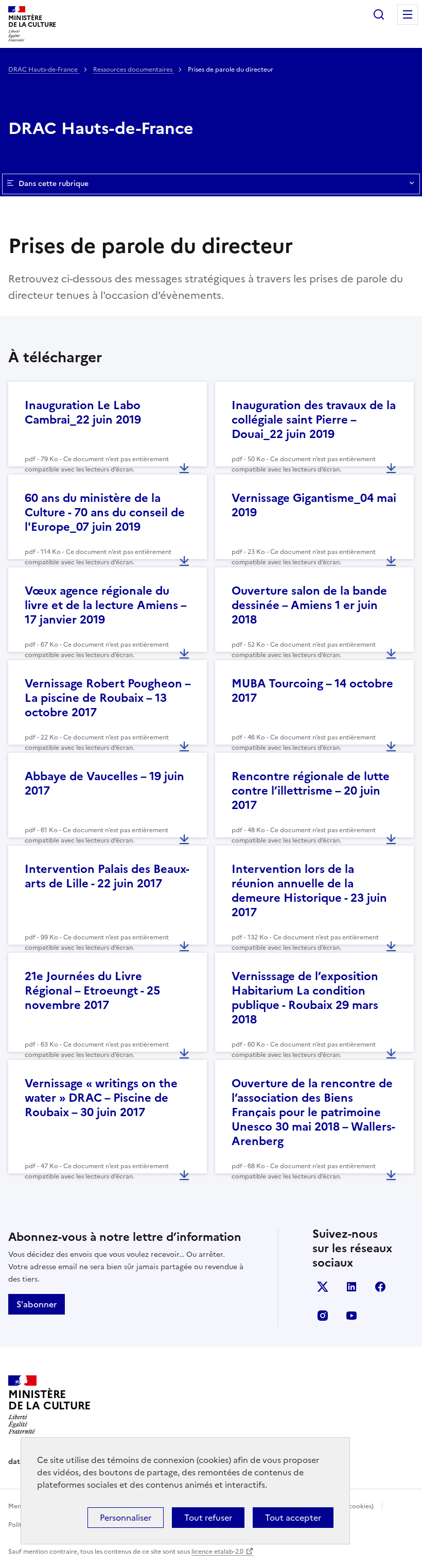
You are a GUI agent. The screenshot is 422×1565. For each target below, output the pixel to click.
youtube (351, 1315)
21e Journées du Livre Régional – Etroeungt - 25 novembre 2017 (92, 991)
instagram (322, 1315)
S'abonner (36, 1304)
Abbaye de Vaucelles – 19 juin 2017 (104, 783)
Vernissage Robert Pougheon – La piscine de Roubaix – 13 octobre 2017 (107, 698)
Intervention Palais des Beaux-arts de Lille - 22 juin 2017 (107, 876)
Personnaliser (125, 1517)
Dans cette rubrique (54, 183)
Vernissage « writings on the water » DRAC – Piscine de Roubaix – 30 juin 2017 (101, 1098)
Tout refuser (208, 1517)
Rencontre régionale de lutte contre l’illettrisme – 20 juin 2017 (311, 791)
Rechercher (378, 14)
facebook (380, 1286)
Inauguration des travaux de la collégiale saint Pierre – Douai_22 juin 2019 (314, 420)
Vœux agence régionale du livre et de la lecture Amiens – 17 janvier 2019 (105, 605)
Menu (407, 14)
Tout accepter (293, 1517)
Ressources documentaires (133, 69)
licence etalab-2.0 (217, 1551)
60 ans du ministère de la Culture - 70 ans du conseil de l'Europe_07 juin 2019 (105, 512)
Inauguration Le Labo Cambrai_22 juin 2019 (83, 412)
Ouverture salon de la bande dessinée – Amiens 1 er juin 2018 (309, 605)
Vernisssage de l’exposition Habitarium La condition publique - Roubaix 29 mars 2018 (305, 998)
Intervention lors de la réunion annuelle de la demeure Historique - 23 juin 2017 (309, 891)
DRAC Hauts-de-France (43, 69)
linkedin (351, 1286)
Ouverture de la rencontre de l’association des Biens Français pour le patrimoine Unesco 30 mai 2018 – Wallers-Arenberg (313, 1112)
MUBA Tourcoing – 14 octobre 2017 (312, 690)
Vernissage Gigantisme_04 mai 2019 (314, 505)
